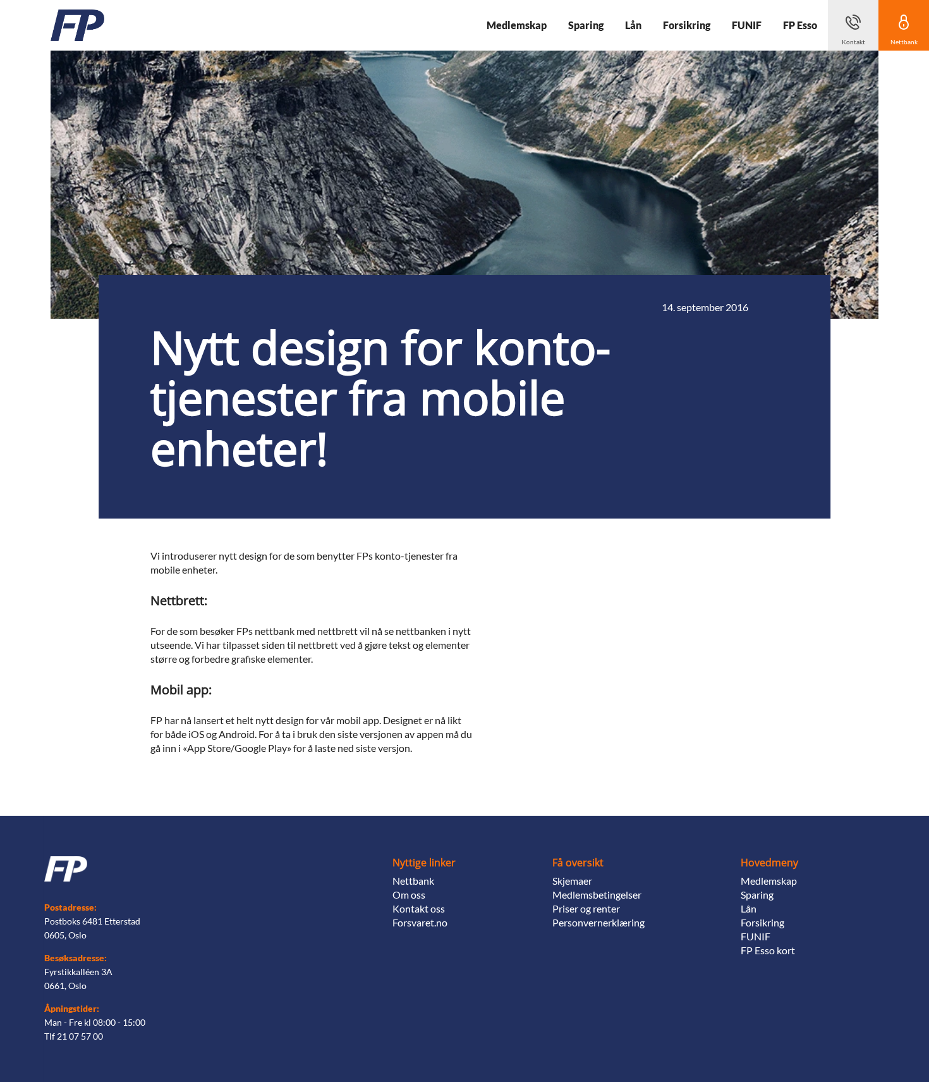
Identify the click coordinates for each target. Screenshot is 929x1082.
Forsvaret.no (419, 922)
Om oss (408, 894)
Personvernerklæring (598, 922)
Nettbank (413, 881)
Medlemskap (769, 881)
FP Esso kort (768, 950)
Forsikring (762, 922)
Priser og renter (586, 908)
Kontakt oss (418, 908)
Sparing (757, 894)
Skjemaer (572, 881)
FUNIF (755, 936)
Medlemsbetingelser (596, 894)
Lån (748, 908)
